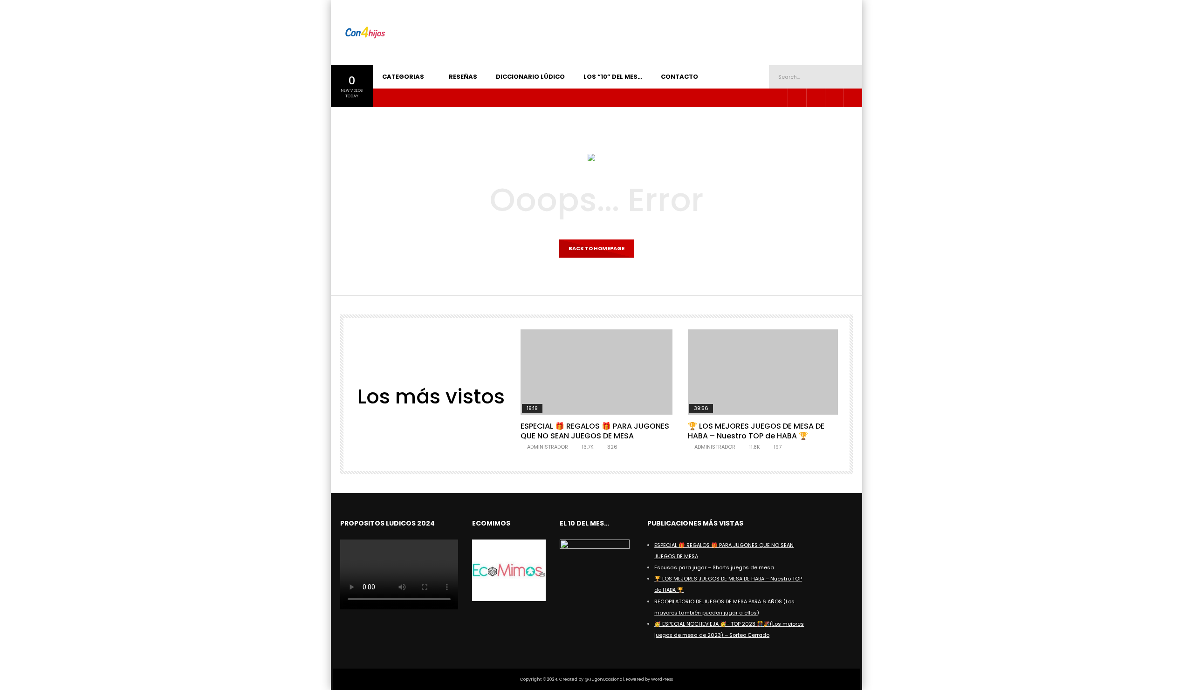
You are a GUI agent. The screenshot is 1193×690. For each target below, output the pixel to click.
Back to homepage (596, 248)
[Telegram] (815, 98)
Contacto (679, 76)
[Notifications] (852, 98)
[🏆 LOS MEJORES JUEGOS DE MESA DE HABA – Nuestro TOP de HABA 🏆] (763, 372)
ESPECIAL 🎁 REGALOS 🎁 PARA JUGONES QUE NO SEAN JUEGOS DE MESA (595, 431)
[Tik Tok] (834, 98)
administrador (547, 447)
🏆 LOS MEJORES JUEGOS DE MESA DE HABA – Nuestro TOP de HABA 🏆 (756, 431)
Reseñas (463, 76)
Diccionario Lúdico (530, 76)
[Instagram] (797, 98)
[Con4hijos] (364, 32)
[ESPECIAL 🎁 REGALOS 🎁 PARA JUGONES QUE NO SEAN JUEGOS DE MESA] (596, 372)
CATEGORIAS (403, 76)
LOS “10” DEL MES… (612, 76)
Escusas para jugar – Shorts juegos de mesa (714, 567)
